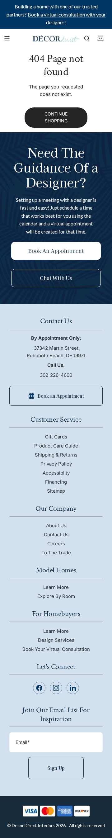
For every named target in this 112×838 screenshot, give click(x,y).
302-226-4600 (56, 375)
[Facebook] (39, 688)
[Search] (87, 38)
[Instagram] (56, 688)
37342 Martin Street (56, 351)
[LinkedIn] (73, 688)
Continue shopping (56, 117)
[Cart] (100, 38)
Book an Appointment (61, 396)
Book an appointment (56, 250)
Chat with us (56, 278)
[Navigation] (7, 38)
